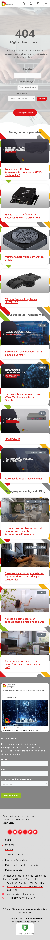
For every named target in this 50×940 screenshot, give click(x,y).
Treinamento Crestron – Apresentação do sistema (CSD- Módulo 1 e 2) (23, 172)
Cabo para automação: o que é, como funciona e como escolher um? (23, 664)
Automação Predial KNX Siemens (24, 478)
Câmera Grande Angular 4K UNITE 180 (21, 300)
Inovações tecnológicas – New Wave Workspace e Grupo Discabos (22, 397)
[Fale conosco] (38, 3)
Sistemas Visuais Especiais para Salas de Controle (23, 353)
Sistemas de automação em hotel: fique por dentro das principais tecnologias (24, 576)
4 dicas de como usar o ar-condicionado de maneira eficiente (24, 620)
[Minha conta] (24, 3)
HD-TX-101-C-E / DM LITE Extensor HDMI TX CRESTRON (23, 216)
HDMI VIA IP (12, 439)
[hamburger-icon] (46, 4)
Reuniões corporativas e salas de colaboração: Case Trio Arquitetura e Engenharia (24, 531)
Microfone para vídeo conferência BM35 (24, 258)
